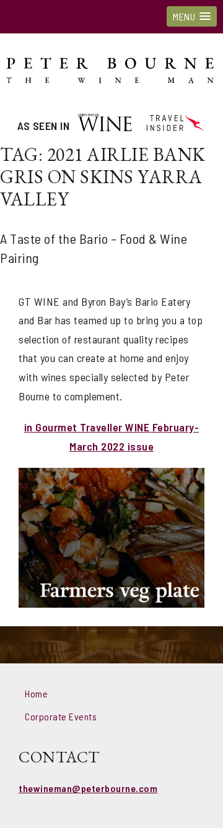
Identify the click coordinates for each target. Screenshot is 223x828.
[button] (192, 16)
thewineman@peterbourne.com (88, 788)
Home (36, 693)
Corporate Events (61, 716)
